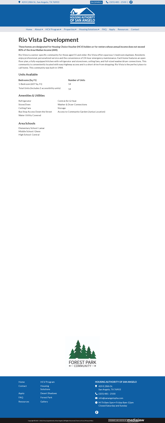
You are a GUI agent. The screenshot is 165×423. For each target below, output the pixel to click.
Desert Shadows (48, 393)
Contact (135, 29)
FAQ (104, 29)
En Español (96, 2)
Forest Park (46, 397)
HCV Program (47, 381)
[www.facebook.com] (131, 2)
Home (29, 29)
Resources (123, 29)
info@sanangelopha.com (111, 398)
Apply (112, 29)
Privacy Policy (89, 421)
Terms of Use (80, 421)
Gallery (44, 401)
